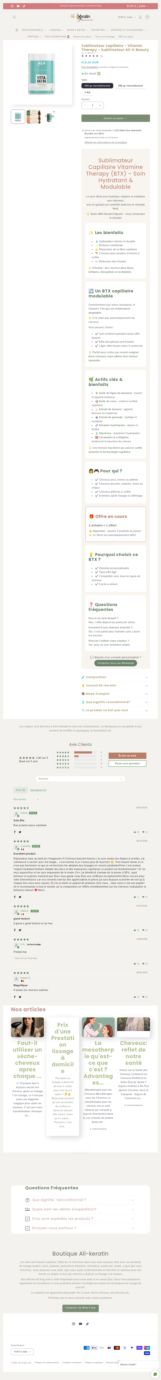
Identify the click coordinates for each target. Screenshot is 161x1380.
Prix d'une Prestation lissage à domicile (63, 1048)
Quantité (85, 99)
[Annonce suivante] (107, 6)
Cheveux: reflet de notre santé (133, 1053)
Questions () (38, 790)
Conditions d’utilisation (72, 1363)
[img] (21, 808)
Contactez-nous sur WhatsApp (115, 663)
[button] (14, 17)
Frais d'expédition (90, 67)
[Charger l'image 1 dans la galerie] (18, 117)
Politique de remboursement (47, 1363)
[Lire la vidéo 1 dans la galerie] (49, 117)
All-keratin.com (24, 1363)
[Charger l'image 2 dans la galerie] (34, 117)
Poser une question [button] (127, 763)
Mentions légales (113, 1363)
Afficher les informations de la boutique (106, 142)
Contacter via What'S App (81, 1307)
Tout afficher (80, 1149)
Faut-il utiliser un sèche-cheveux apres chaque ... (27, 1059)
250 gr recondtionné (130, 85)
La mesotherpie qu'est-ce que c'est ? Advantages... (98, 1063)
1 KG (87, 92)
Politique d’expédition (94, 1363)
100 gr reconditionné (97, 85)
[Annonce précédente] (53, 6)
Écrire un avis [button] (127, 755)
